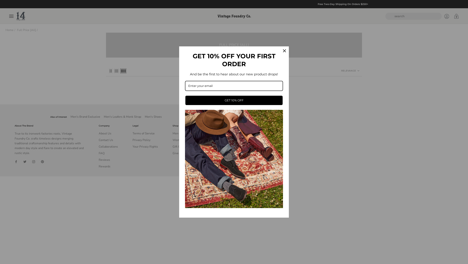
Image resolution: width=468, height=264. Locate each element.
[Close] (284, 50)
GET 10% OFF (234, 100)
